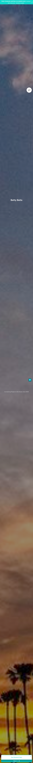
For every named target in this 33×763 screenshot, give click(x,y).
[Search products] (29, 90)
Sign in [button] (16, 761)
